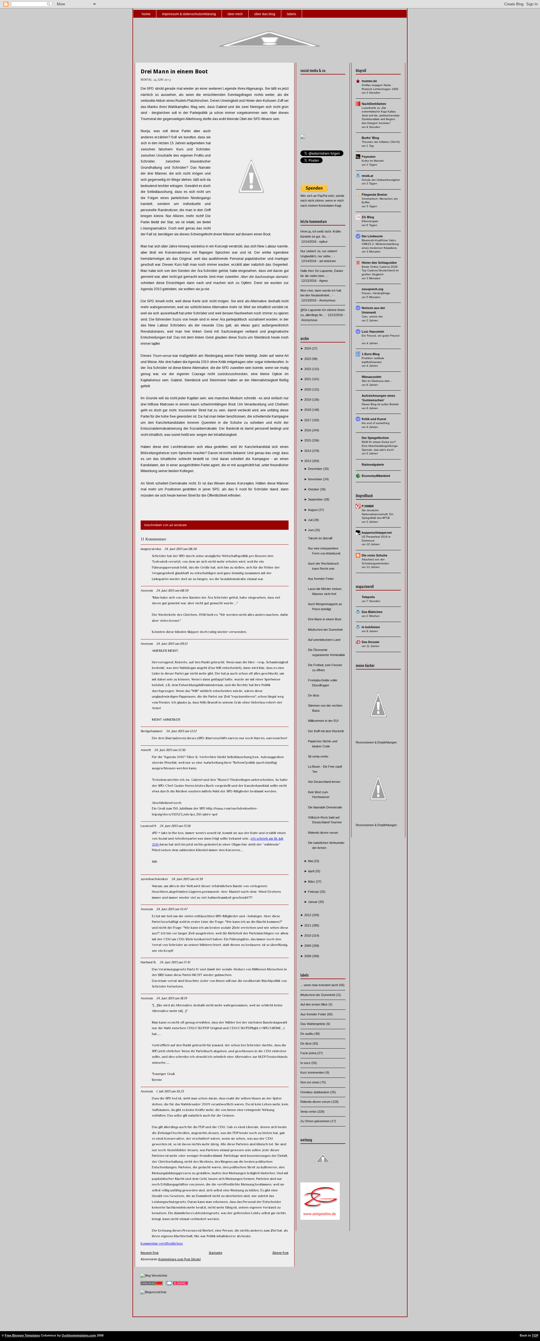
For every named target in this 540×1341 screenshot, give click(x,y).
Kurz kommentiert (312, 1072)
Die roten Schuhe (374, 555)
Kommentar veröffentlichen (162, 1243)
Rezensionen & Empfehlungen (376, 742)
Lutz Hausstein (373, 331)
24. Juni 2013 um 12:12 (181, 731)
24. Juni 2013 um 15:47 (171, 909)
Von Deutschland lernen (324, 781)
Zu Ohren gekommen (315, 1121)
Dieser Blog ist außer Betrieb (380, 404)
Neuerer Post (150, 1253)
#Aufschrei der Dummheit (325, 629)
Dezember (315, 468)
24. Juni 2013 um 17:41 (174, 962)
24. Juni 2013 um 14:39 (186, 879)
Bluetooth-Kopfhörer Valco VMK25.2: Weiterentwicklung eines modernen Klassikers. (380, 244)
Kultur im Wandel (373, 160)
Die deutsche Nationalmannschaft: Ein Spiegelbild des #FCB (377, 514)
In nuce (305, 1063)
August (313, 509)
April (311, 871)
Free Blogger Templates (22, 1335)
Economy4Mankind (376, 475)
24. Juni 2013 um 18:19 (171, 998)
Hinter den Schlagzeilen (379, 262)
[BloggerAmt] (153, 1292)
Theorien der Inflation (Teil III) (381, 141)
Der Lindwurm (372, 236)
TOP (535, 1335)
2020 (308, 389)
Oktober (314, 489)
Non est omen (310, 1082)
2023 (308, 358)
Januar (313, 901)
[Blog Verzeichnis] (154, 1275)
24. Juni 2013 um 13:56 (174, 826)
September (316, 499)
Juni (311, 530)
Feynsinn (368, 156)
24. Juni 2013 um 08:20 (180, 549)
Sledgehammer (152, 731)
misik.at (367, 175)
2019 (308, 399)
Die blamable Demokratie (325, 807)
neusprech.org (372, 289)
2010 (308, 935)
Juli (310, 520)
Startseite (215, 1253)
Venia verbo (308, 1111)
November (315, 479)
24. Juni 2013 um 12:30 (169, 750)
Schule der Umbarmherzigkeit (381, 179)
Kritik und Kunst (374, 419)
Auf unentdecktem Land (324, 639)
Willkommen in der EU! (323, 720)
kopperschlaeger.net (377, 532)
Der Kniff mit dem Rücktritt (326, 731)
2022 (308, 369)
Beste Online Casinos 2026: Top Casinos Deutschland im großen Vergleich (380, 270)
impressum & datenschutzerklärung (189, 14)
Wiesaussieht (371, 376)
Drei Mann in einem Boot (174, 71)
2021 (308, 379)
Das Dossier (370, 642)
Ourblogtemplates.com (79, 1335)
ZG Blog (368, 217)
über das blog (264, 14)
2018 (308, 409)
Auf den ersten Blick (314, 1004)
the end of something (376, 423)
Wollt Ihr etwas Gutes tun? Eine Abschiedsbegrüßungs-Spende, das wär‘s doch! (380, 445)
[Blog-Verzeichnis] (177, 1285)
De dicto (313, 695)
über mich (235, 14)
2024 (308, 348)
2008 (308, 956)
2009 (308, 945)
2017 (308, 420)
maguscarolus (151, 549)
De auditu (307, 1033)
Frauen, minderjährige (376, 293)
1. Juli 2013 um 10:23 (170, 1091)
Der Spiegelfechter (375, 438)
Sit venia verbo (318, 756)
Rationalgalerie (373, 464)
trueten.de (369, 81)
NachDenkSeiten (374, 103)
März (312, 881)
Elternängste (370, 221)
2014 (308, 450)
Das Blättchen (372, 612)
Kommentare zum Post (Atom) (179, 1259)
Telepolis (368, 597)
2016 (308, 430)
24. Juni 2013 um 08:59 (172, 590)
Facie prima (308, 1053)
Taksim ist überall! (320, 538)
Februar (314, 891)
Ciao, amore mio (372, 316)
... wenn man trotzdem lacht (319, 985)
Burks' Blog (370, 137)
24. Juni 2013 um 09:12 (171, 644)
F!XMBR (368, 506)
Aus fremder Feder (321, 578)
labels (291, 14)
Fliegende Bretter (374, 194)
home (146, 14)
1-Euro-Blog (371, 354)
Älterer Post (280, 1253)
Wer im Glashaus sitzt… (377, 380)
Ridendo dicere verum (323, 832)
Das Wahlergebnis (313, 1024)
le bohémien (371, 627)
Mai (311, 861)
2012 (308, 915)
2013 (308, 461)
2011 (308, 925)
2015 (308, 440)
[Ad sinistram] (302, 137)
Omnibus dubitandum (315, 1092)
